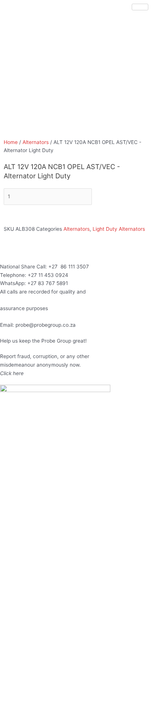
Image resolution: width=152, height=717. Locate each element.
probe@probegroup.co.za (45, 325)
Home (11, 142)
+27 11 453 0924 (48, 275)
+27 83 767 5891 (47, 283)
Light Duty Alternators (119, 229)
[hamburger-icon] (140, 7)
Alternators (36, 142)
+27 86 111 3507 (68, 267)
